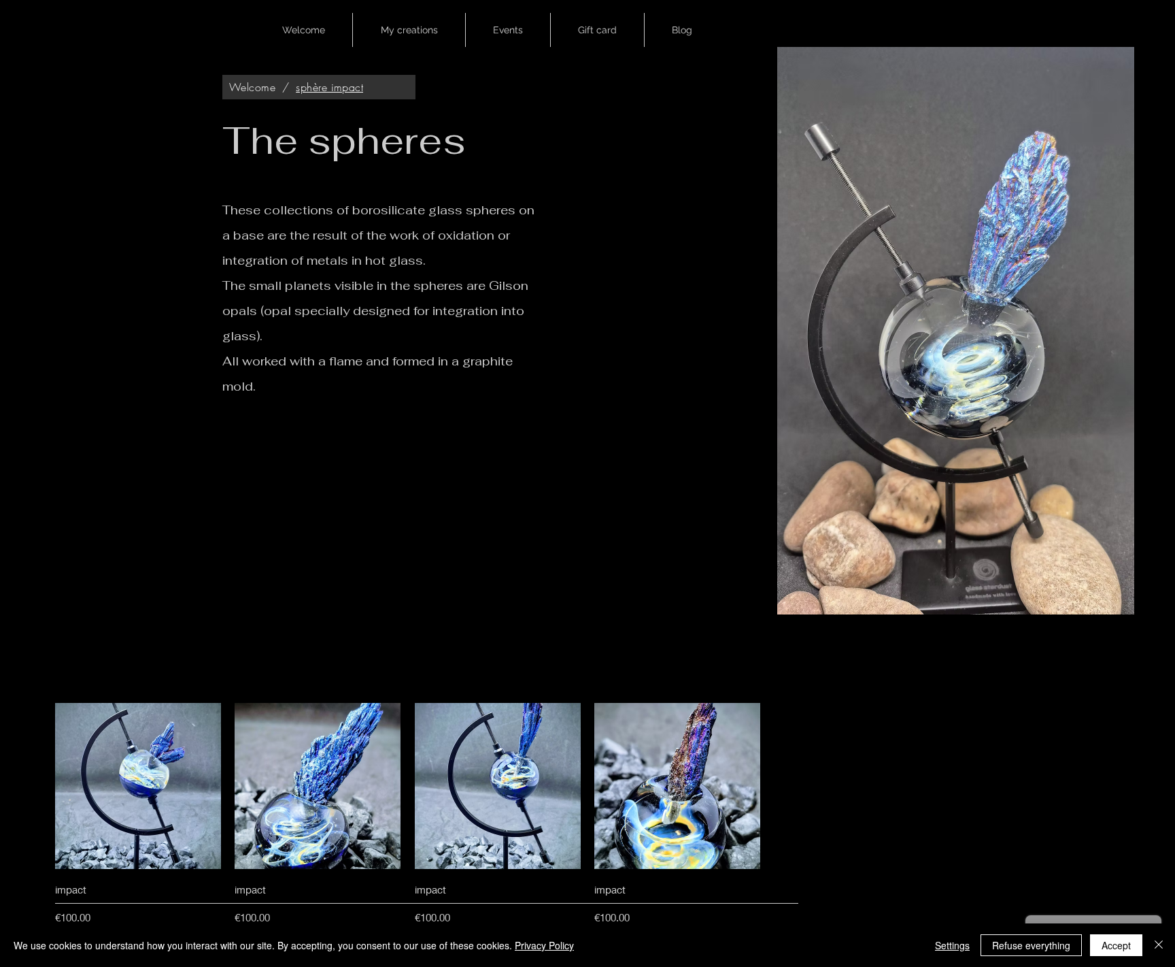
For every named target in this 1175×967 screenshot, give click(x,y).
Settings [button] (952, 945)
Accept (1116, 945)
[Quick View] (138, 786)
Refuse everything (1031, 945)
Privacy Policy (544, 945)
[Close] (1159, 945)
